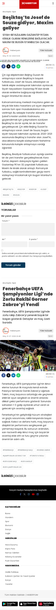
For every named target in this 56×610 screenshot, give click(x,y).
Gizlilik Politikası (11, 572)
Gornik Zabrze (44, 450)
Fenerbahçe (9, 450)
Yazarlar (9, 584)
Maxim (6, 195)
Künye (8, 580)
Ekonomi (9, 525)
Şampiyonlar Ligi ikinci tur (15, 456)
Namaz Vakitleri (12, 552)
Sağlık (7, 533)
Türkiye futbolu (37, 456)
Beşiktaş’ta (8, 189)
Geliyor (22, 189)
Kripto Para (10, 548)
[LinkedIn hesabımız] (38, 494)
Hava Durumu (11, 544)
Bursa (7, 513)
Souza (17, 195)
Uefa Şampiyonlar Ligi (12, 467)
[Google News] (49, 67)
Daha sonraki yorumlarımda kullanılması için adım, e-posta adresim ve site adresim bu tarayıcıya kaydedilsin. (27, 254)
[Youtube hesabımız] (33, 494)
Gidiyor (33, 189)
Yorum (6, 221)
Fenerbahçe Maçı (26, 450)
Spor (50, 56)
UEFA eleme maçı (10, 461)
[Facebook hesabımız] (20, 494)
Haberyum (15, 50)
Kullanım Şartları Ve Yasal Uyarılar (20, 576)
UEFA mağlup (27, 461)
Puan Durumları (12, 560)
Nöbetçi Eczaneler (13, 556)
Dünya (8, 529)
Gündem (9, 517)
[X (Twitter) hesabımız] (24, 494)
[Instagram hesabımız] (29, 494)
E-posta (33, 239)
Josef (44, 189)
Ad (4, 239)
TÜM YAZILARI (46, 50)
